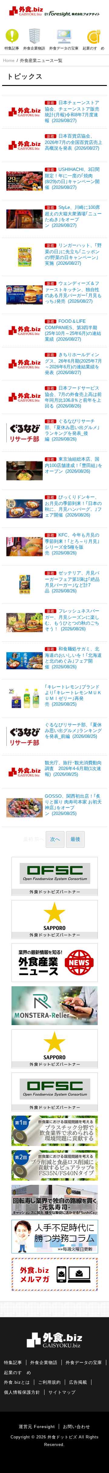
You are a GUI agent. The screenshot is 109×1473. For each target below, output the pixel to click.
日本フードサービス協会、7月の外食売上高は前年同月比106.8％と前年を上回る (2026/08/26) (73, 396)
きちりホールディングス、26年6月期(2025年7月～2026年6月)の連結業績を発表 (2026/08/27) (73, 363)
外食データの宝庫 (63, 48)
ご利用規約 (49, 1382)
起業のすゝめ (93, 48)
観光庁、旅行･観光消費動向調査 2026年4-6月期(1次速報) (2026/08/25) (73, 768)
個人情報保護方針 (22, 1392)
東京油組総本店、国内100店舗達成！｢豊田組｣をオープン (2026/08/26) (73, 465)
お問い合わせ (76, 1426)
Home (9, 60)
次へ (55, 839)
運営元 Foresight (37, 1426)
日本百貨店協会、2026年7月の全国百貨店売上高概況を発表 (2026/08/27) (73, 142)
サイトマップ (62, 1392)
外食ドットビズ (62, 1437)
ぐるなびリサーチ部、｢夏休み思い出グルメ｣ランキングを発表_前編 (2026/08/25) (73, 730)
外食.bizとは (17, 1382)
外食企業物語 (34, 48)
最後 (75, 839)
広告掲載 (78, 1382)
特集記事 (12, 48)
